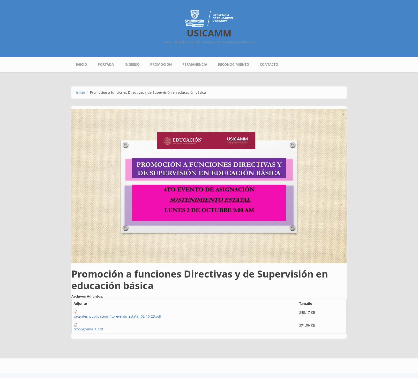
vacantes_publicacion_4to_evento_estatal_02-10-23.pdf (117, 316)
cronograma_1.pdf (88, 329)
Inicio (81, 64)
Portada (106, 64)
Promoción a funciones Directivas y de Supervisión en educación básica (199, 279)
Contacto (269, 64)
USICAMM (209, 32)
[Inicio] (209, 18)
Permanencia (194, 64)
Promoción (161, 64)
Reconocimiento (233, 64)
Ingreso (132, 64)
